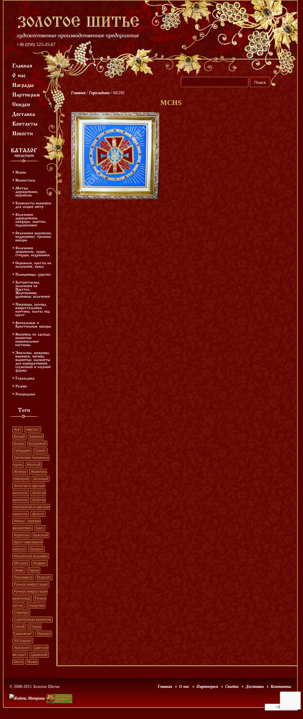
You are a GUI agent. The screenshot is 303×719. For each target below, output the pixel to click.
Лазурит (36, 549)
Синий (19, 627)
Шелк (18, 662)
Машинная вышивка (31, 556)
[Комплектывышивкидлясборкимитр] (34, 204)
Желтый (34, 465)
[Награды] (23, 84)
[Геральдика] (25, 378)
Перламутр (23, 577)
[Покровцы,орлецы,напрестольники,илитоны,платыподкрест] (33, 309)
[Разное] (21, 386)
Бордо (19, 443)
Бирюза (35, 436)
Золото (38, 514)
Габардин (22, 451)
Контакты (281, 686)
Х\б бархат (23, 641)
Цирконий (39, 655)
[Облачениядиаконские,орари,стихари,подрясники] (32, 251)
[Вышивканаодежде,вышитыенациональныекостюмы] (33, 339)
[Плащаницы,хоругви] (33, 274)
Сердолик (35, 605)
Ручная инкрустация (31, 584)
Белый (19, 436)
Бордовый (37, 443)
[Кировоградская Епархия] (59, 690)
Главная (78, 93)
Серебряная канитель (32, 620)
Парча (33, 570)
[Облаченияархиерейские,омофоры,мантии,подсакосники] (31, 219)
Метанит (21, 563)
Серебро (21, 612)
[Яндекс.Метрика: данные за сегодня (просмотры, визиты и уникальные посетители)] (27, 698)
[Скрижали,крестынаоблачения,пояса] (34, 264)
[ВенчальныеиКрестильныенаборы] (33, 324)
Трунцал (44, 634)
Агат (17, 429)
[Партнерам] (26, 94)
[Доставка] (24, 113)
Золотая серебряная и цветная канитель (31, 507)
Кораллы (21, 535)
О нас (184, 686)
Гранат (40, 451)
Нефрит (39, 563)
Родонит (44, 577)
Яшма (32, 662)
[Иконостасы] (25, 180)
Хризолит (22, 648)
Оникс (19, 570)
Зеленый (40, 479)
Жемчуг (20, 472)
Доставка (255, 686)
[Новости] (22, 133)
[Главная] (22, 65)
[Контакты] (25, 123)
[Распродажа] (25, 394)
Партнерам (207, 686)
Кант (40, 528)
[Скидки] (21, 104)
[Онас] (19, 75)
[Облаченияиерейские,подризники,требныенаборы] (34, 236)
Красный (40, 535)
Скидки (232, 686)
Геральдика (99, 93)
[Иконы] (20, 172)
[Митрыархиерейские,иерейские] (27, 191)
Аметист (33, 429)
